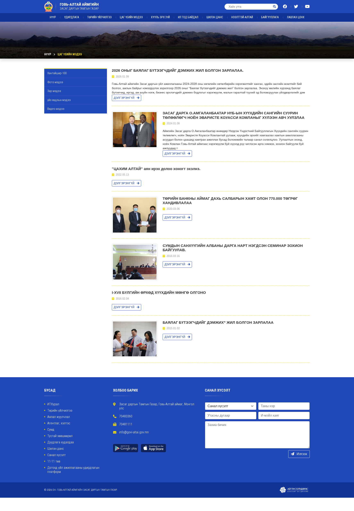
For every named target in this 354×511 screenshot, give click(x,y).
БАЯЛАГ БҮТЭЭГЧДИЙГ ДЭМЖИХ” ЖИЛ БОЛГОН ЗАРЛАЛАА (218, 322)
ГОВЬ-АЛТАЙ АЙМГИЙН (79, 6)
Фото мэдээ (55, 82)
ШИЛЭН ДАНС (214, 17)
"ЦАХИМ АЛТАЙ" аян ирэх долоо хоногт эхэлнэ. (156, 169)
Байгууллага (270, 17)
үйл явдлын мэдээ (59, 100)
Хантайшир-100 (57, 73)
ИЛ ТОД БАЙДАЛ (188, 17)
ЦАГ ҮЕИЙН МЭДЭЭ (131, 17)
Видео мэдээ (55, 109)
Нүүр (53, 17)
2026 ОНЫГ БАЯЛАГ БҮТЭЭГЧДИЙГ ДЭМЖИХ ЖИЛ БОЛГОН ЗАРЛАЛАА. (177, 70)
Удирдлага (71, 17)
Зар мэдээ (54, 91)
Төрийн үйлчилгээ (99, 17)
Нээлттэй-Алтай (242, 17)
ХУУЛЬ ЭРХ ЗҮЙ (160, 17)
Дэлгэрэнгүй (124, 97)
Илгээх (301, 454)
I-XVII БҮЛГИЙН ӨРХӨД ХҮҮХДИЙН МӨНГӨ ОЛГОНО (159, 293)
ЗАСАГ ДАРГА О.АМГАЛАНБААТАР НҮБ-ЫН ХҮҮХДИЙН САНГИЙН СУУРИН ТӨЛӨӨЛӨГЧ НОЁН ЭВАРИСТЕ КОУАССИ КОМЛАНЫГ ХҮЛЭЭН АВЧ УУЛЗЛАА (233, 115)
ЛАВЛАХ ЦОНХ (295, 17)
